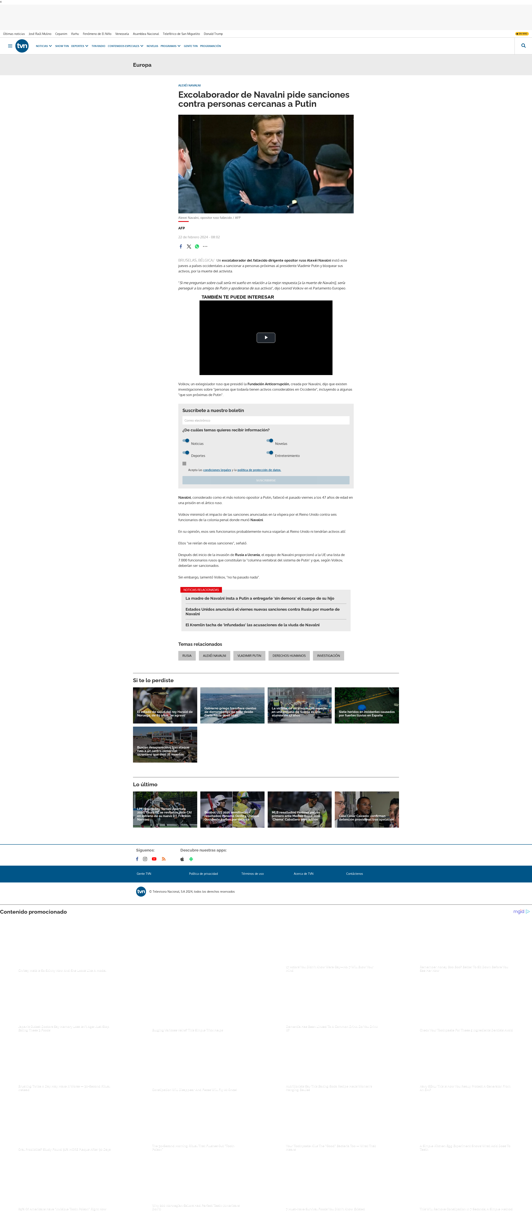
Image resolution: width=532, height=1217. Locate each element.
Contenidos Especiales (123, 41)
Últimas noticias (14, 29)
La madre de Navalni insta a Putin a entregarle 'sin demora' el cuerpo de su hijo (260, 593)
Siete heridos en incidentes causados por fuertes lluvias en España (367, 708)
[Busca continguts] (523, 41)
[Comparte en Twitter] (189, 242)
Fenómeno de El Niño (97, 29)
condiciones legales (217, 465)
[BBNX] (141, 887)
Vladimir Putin (249, 651)
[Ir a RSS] (164, 854)
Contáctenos (354, 869)
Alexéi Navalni (214, 651)
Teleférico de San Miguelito (181, 29)
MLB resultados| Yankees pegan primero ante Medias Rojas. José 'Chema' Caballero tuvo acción (296, 811)
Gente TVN (191, 41)
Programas (168, 41)
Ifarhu (75, 29)
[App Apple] (183, 854)
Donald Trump (213, 29)
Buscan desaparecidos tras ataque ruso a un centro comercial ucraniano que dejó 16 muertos (163, 746)
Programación (210, 41)
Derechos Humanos (289, 651)
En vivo (523, 29)
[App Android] (192, 854)
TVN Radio (98, 41)
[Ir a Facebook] (138, 854)
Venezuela (122, 29)
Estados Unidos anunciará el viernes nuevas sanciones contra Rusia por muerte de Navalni (263, 607)
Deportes (77, 41)
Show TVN (62, 41)
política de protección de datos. (259, 465)
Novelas (152, 41)
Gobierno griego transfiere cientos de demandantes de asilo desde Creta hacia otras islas (230, 707)
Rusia (187, 651)
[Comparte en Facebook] (181, 242)
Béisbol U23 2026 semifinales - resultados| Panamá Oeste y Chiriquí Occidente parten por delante (231, 811)
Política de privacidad (203, 869)
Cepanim (61, 29)
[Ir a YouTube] (155, 854)
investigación (328, 651)
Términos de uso (252, 869)
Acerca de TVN (303, 869)
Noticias (42, 41)
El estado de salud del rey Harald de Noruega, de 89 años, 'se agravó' (165, 708)
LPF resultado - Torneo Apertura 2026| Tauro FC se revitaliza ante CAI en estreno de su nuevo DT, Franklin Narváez (164, 810)
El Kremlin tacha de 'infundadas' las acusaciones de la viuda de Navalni (253, 620)
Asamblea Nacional (146, 29)
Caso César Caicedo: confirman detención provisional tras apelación (366, 813)
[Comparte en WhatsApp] (197, 242)
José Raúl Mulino (40, 29)
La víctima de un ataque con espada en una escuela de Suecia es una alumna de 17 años (299, 707)
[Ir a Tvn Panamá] (22, 41)
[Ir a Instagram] (146, 854)
